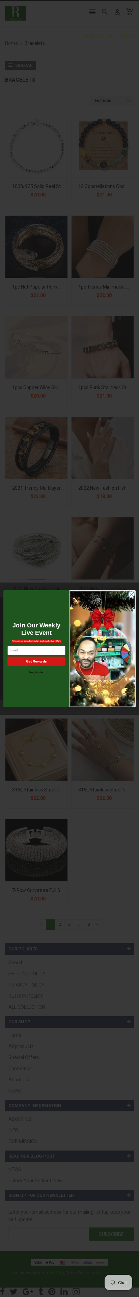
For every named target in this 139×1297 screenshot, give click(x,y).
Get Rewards (36, 661)
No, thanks (36, 672)
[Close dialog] (131, 594)
